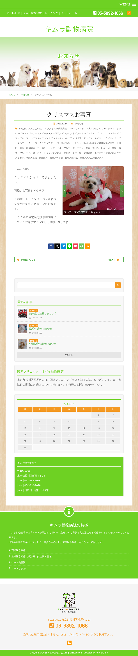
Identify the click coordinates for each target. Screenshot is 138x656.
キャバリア (74, 128)
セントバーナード (31, 133)
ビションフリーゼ (110, 133)
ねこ (40, 128)
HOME (11, 95)
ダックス (46, 133)
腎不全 (59, 157)
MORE (69, 354)
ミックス (33, 143)
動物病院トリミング (71, 143)
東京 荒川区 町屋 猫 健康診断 (74, 153)
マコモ (93, 138)
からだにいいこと (27, 128)
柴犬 (107, 153)
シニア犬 (86, 128)
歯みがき (116, 153)
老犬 (52, 157)
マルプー (21, 143)
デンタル (65, 133)
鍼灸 (82, 157)
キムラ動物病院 (59, 128)
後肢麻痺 (103, 143)
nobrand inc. (102, 653)
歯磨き (20, 157)
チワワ (56, 133)
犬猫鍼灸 (43, 157)
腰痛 (67, 157)
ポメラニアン (81, 138)
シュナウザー (99, 128)
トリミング (93, 133)
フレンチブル (33, 138)
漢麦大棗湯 (31, 157)
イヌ (47, 128)
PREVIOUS (28, 259)
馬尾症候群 (91, 157)
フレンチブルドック (51, 138)
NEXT (111, 259)
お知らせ (24, 95)
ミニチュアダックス (49, 143)
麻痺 (101, 157)
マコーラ (103, 138)
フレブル (19, 138)
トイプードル (79, 133)
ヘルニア (68, 138)
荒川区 (74, 157)
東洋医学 (99, 153)
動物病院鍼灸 (90, 143)
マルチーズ (115, 138)
